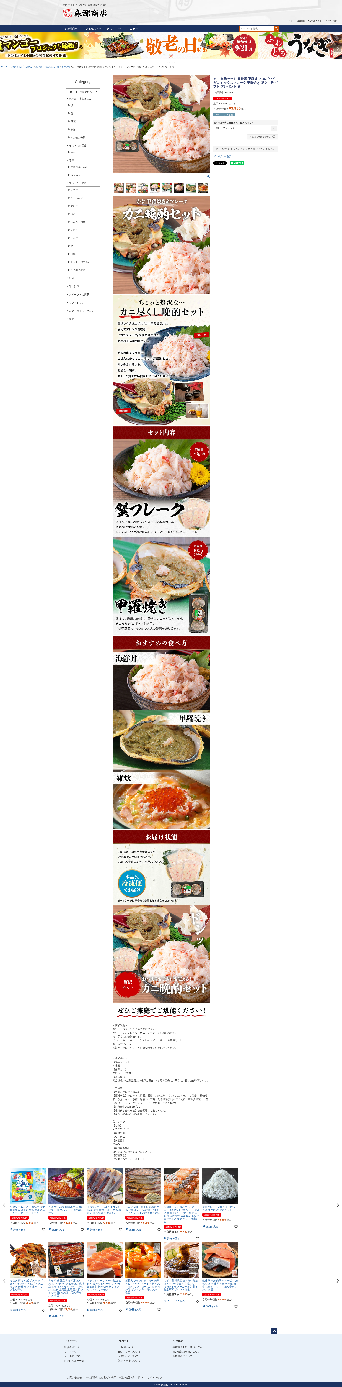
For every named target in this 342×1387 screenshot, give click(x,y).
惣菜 (71, 160)
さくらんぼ (77, 197)
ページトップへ (274, 1331)
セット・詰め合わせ (82, 262)
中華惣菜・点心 (79, 167)
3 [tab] (172, 62)
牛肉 (73, 152)
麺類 (71, 319)
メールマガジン (333, 20)
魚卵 (73, 129)
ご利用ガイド (315, 20)
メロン (74, 230)
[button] (4, 1205)
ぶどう (74, 214)
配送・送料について (129, 1351)
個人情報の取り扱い (131, 1377)
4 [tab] (175, 62)
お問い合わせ (74, 1377)
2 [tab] (170, 62)
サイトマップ (154, 1377)
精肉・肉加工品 (78, 145)
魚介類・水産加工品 (45, 66)
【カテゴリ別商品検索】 (21, 66)
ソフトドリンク (78, 302)
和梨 (73, 254)
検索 (276, 28)
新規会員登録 (71, 1347)
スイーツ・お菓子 (79, 294)
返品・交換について (129, 1360)
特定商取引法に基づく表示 (187, 1347)
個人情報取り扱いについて (187, 1351)
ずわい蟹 (65, 66)
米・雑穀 (74, 286)
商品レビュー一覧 (74, 1360)
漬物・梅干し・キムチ (81, 310)
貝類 (73, 121)
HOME (4, 66)
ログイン (288, 20)
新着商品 (72, 28)
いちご (74, 189)
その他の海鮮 (78, 137)
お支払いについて (128, 1356)
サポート (124, 1340)
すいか (74, 205)
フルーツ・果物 (78, 183)
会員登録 (301, 20)
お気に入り (95, 28)
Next (337, 48)
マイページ (116, 28)
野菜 (71, 278)
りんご (74, 238)
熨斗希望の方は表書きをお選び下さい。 (234, 122)
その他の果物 (78, 270)
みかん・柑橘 (78, 222)
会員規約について (182, 1356)
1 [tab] (167, 62)
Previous (4, 48)
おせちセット (78, 175)
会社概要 (178, 1340)
